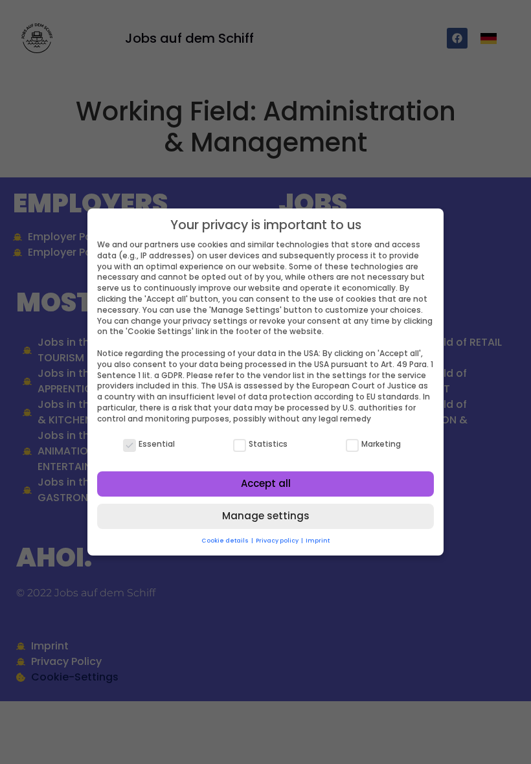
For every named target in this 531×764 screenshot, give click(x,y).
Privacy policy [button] (278, 541)
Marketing (381, 444)
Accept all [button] (266, 483)
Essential (157, 444)
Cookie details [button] (225, 541)
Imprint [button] (318, 541)
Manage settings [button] (266, 515)
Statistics (268, 444)
